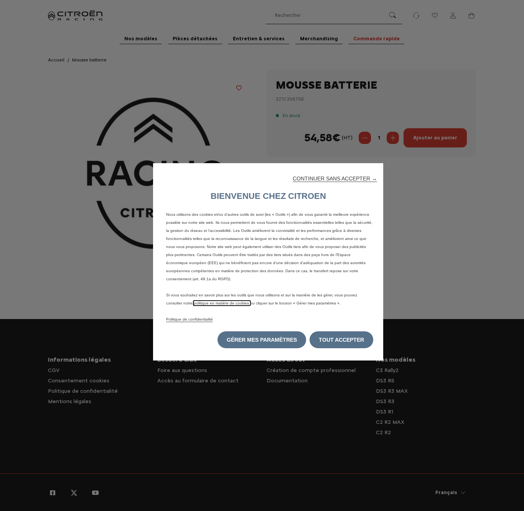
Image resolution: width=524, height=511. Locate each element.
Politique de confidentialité (189, 319)
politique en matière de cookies (222, 303)
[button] (335, 178)
